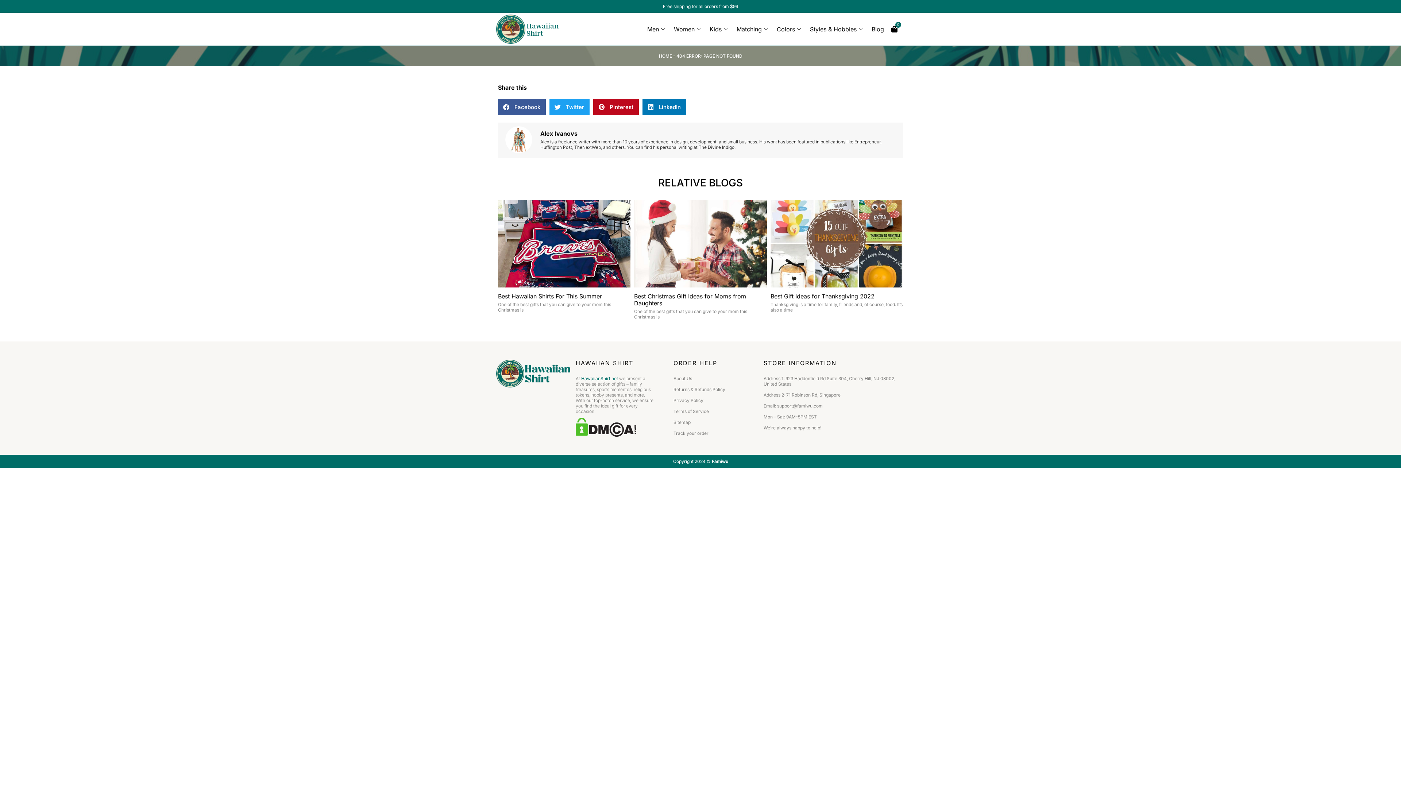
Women (684, 29)
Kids (716, 29)
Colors (786, 29)
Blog (878, 29)
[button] (522, 107)
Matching (749, 29)
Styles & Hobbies (833, 29)
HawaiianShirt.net (599, 378)
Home (665, 56)
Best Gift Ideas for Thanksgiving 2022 (823, 296)
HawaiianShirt (542, 29)
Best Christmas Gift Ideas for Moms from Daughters (690, 300)
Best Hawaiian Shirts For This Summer (550, 296)
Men (653, 29)
